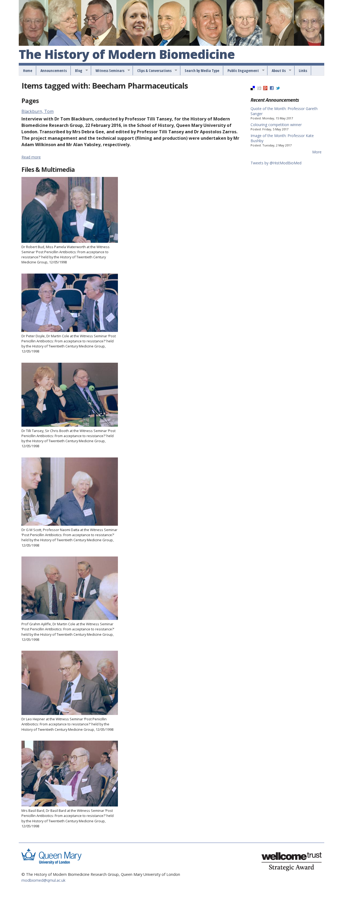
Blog (76, 70)
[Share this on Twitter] (278, 88)
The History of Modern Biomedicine (127, 54)
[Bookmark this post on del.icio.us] (253, 88)
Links (303, 70)
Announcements (53, 70)
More (317, 151)
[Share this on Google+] (265, 88)
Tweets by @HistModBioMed (276, 162)
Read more (31, 157)
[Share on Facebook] (272, 88)
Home (27, 70)
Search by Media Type (202, 70)
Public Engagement (241, 70)
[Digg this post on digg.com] (259, 88)
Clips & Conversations (152, 70)
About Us (277, 70)
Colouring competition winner (276, 124)
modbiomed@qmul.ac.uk (43, 880)
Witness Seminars (108, 70)
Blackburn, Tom (37, 111)
